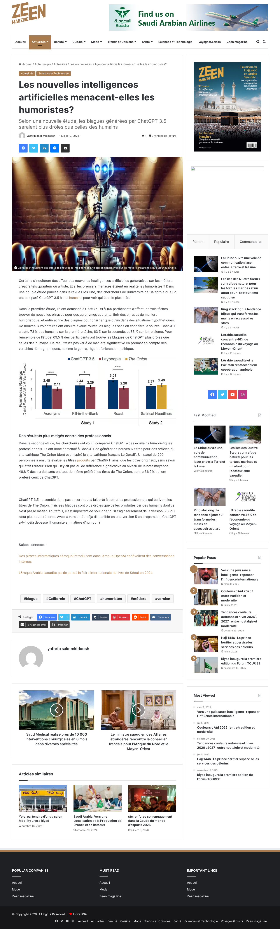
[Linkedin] (44, 148)
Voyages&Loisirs (209, 42)
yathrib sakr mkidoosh (41, 135)
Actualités (39, 42)
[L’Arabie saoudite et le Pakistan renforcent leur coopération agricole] (206, 366)
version (163, 598)
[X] (33, 148)
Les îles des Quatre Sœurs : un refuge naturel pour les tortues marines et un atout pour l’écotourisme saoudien (240, 288)
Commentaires (251, 242)
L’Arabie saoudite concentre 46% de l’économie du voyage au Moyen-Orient (243, 519)
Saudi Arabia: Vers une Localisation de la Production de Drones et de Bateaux (97, 821)
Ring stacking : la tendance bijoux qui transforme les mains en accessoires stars (208, 519)
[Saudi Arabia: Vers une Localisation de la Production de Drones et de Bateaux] (98, 798)
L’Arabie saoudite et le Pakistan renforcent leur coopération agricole (239, 364)
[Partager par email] (65, 148)
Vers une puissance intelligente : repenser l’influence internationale (239, 574)
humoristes (112, 598)
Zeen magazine (237, 42)
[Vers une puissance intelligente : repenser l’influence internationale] (206, 576)
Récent (197, 242)
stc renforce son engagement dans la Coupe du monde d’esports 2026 (150, 821)
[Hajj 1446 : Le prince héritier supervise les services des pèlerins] (206, 644)
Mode (95, 42)
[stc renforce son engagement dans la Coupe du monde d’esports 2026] (152, 798)
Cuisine (77, 42)
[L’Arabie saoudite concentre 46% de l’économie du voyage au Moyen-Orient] (206, 341)
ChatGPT (83, 598)
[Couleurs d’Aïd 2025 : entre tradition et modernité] (206, 597)
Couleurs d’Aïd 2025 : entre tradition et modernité (237, 595)
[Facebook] (23, 148)
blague (32, 598)
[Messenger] (54, 148)
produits (83, 460)
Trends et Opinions (120, 42)
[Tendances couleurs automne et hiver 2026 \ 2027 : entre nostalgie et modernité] (206, 618)
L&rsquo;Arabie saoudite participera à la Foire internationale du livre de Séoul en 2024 (86, 573)
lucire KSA (80, 914)
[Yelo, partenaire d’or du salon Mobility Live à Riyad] (43, 798)
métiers (139, 598)
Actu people (43, 64)
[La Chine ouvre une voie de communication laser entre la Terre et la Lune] (206, 264)
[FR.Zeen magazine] (29, 13)
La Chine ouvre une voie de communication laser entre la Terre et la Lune (241, 262)
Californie (57, 598)
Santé (146, 42)
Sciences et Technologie (175, 42)
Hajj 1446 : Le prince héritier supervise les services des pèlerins (237, 642)
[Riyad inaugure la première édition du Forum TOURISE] (206, 665)
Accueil (20, 42)
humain (74, 298)
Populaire (221, 242)
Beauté (59, 42)
